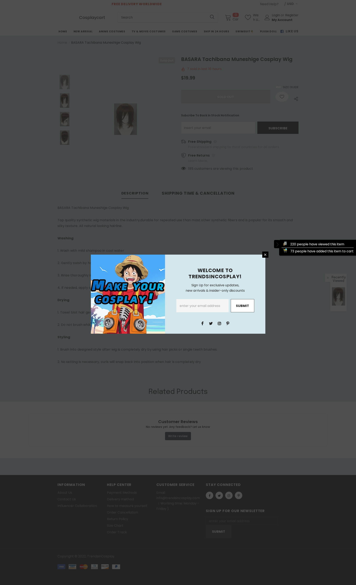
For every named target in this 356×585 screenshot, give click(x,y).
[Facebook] (202, 323)
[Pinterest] (228, 323)
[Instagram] (219, 323)
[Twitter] (211, 323)
